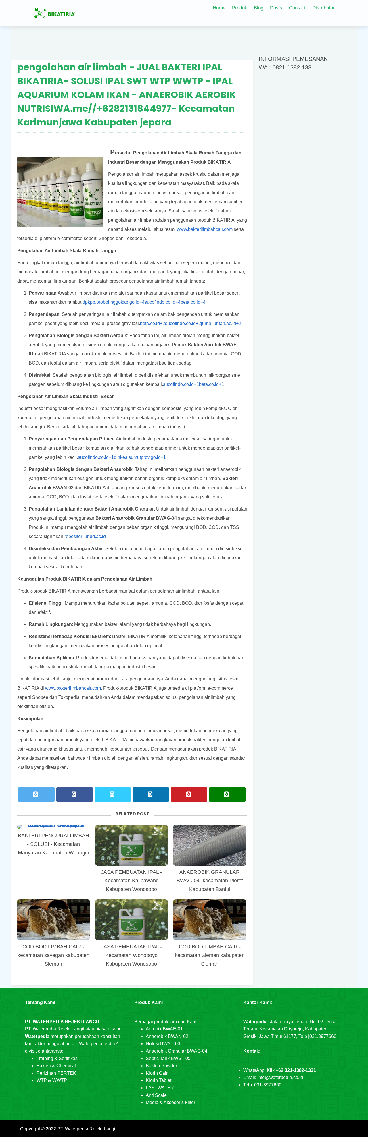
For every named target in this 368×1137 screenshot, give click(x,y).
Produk (239, 8)
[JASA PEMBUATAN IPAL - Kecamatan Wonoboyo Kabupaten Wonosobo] (131, 919)
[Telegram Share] (113, 794)
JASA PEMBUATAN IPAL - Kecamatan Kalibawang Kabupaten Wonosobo (131, 880)
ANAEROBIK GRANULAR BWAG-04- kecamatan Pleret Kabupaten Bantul (210, 880)
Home (219, 8)
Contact (297, 8)
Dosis (276, 8)
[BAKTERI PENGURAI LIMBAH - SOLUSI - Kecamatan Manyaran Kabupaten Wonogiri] (53, 827)
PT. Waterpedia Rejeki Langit (86, 1128)
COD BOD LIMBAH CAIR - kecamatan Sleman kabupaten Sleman (210, 955)
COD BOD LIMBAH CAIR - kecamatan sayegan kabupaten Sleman (53, 955)
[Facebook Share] (74, 794)
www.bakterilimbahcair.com (205, 229)
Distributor (323, 8)
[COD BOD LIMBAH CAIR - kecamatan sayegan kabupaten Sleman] (53, 919)
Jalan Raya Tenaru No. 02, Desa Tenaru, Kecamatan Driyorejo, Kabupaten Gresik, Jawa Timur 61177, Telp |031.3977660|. (291, 1029)
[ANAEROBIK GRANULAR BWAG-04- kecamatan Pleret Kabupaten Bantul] (209, 845)
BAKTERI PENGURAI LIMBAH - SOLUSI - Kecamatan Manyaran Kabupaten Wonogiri (53, 844)
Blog (258, 8)
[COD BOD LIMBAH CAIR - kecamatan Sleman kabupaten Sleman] (209, 919)
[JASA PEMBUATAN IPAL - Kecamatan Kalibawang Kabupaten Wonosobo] (131, 845)
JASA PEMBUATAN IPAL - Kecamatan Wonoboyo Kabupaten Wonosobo (131, 955)
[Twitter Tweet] (36, 794)
